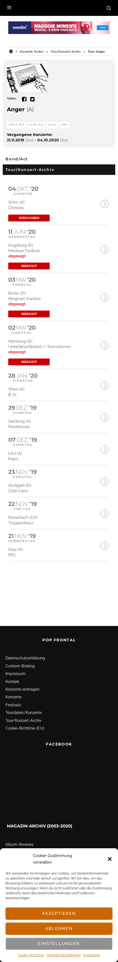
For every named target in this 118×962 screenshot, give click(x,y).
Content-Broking (20, 666)
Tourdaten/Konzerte (23, 712)
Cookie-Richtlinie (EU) (24, 728)
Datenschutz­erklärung (63, 955)
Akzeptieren (59, 913)
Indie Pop (16, 125)
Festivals (13, 705)
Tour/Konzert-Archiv (23, 720)
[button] (110, 859)
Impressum (91, 955)
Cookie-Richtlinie (31, 955)
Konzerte (13, 697)
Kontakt (12, 681)
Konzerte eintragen (22, 689)
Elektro (36, 125)
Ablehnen (58, 928)
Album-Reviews (19, 845)
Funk (52, 125)
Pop (65, 125)
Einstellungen (59, 943)
